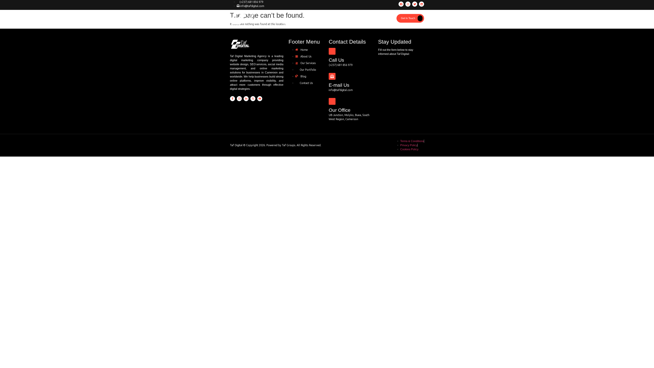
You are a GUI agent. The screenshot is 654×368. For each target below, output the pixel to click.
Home (286, 23)
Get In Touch (408, 18)
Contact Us (365, 23)
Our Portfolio (337, 23)
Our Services (317, 23)
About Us (299, 23)
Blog (351, 23)
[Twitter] (414, 4)
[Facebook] (401, 4)
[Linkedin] (421, 4)
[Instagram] (407, 4)
